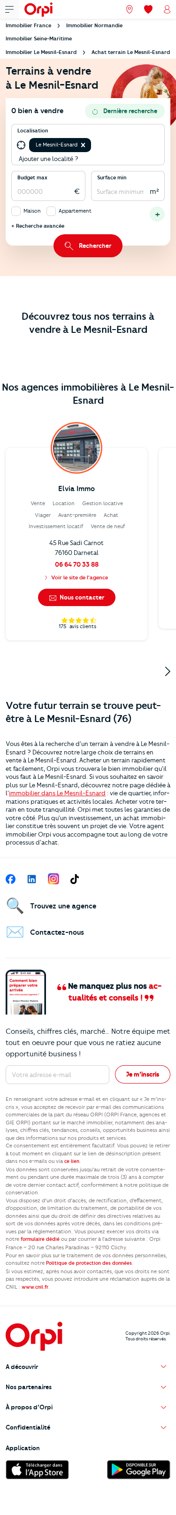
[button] (83, 145)
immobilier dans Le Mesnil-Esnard (57, 793)
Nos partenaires (29, 1387)
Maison (32, 211)
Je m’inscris (142, 1074)
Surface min (112, 177)
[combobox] (93, 145)
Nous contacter (81, 597)
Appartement (75, 211)
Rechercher (95, 245)
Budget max (32, 177)
